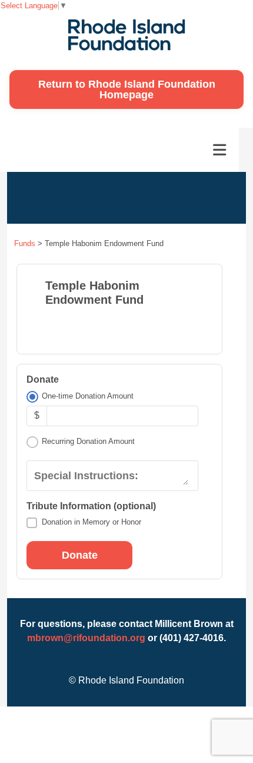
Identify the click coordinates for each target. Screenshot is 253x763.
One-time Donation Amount (88, 396)
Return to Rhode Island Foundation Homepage (126, 89)
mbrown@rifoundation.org (86, 638)
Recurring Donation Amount (88, 441)
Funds (24, 243)
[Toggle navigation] (219, 150)
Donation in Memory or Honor (91, 521)
